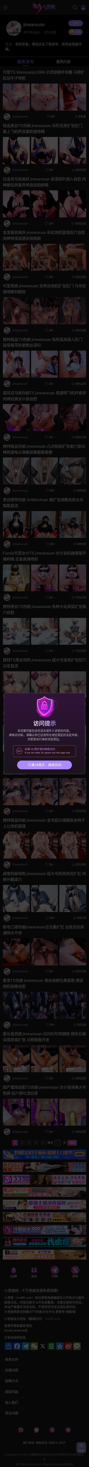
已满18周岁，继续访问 (44, 765)
